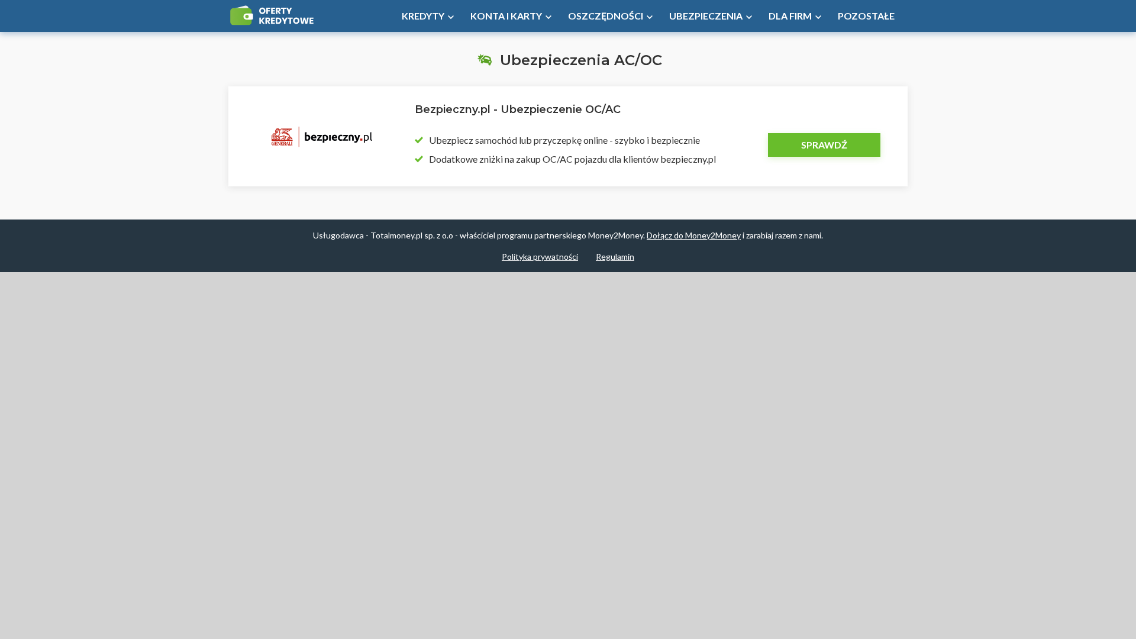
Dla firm (790, 15)
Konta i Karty (506, 15)
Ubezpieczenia (706, 15)
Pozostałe (866, 15)
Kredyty (423, 15)
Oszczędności (605, 15)
